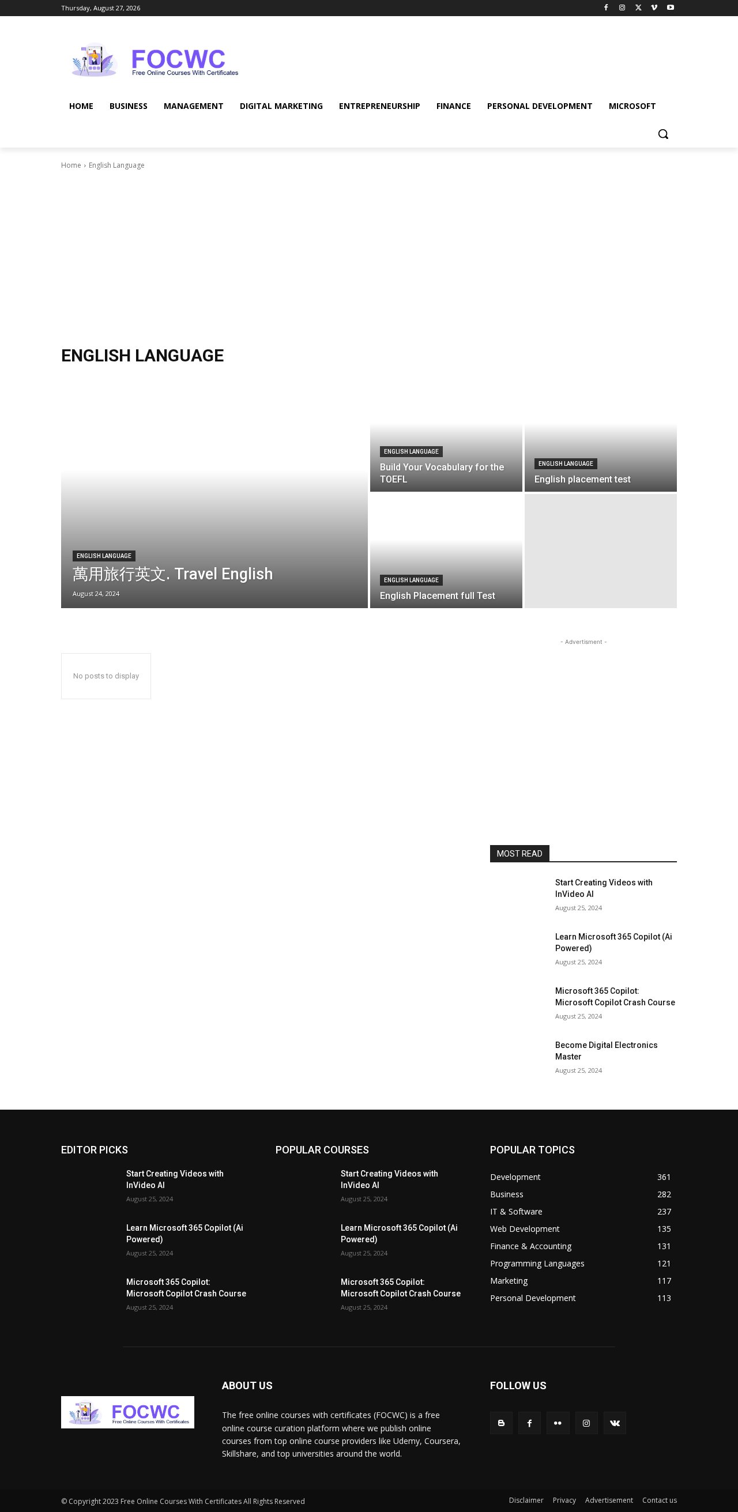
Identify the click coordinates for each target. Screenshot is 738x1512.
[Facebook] (606, 8)
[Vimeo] (654, 8)
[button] (663, 134)
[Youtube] (670, 8)
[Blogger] (501, 1423)
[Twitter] (638, 8)
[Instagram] (622, 8)
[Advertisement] (455, 58)
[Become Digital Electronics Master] (518, 1059)
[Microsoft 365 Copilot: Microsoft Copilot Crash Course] (518, 1005)
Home (71, 165)
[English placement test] (601, 435)
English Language (104, 556)
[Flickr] (558, 1423)
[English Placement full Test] (446, 551)
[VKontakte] (615, 1423)
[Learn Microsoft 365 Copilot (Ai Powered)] (518, 951)
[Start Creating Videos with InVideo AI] (518, 897)
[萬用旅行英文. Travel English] (214, 493)
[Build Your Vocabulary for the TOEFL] (446, 435)
